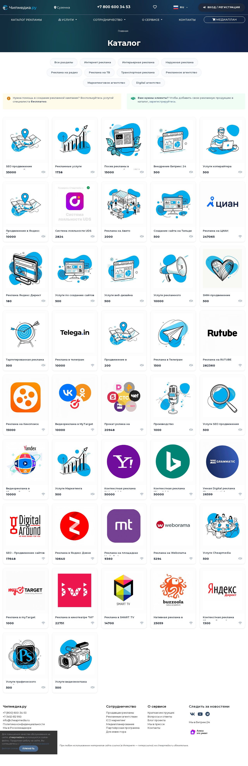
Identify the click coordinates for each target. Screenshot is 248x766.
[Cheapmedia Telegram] (207, 715)
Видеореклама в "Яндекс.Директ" (18, 490)
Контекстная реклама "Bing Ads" (169, 490)
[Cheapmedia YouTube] (200, 715)
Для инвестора (116, 731)
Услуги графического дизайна (21, 683)
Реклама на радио (64, 72)
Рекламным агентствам (121, 716)
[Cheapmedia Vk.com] (193, 715)
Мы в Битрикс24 (199, 722)
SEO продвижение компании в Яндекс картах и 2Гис (25, 168)
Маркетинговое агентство (106, 82)
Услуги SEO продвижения (221, 423)
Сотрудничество (121, 706)
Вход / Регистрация (224, 7)
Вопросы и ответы (160, 716)
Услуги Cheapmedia (217, 552)
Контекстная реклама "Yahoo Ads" (120, 490)
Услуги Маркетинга (68, 488)
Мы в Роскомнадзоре (17, 727)
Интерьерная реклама (138, 62)
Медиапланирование (120, 724)
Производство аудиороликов (164, 425)
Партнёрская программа (123, 727)
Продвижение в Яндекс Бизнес (23, 232)
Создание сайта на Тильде (173, 230)
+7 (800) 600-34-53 (15, 712)
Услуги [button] (68, 20)
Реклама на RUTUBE (217, 359)
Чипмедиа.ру (15, 706)
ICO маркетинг (116, 720)
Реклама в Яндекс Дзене (73, 552)
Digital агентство (148, 82)
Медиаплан (226, 19)
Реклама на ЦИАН (215, 230)
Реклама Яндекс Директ (23, 295)
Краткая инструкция (161, 712)
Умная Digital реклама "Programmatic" (219, 490)
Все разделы (63, 62)
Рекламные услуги (68, 166)
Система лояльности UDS (73, 230)
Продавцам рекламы (120, 712)
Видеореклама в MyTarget (74, 423)
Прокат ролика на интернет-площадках (119, 425)
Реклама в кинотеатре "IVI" (74, 617)
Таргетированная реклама (25, 359)
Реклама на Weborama (170, 552)
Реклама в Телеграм (168, 359)
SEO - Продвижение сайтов (25, 552)
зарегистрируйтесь (162, 101)
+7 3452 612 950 (12, 716)
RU (182, 7)
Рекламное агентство (181, 72)
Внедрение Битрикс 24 (170, 166)
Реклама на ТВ (99, 72)
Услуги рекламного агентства (167, 297)
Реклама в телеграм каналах (69, 361)
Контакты (187, 20)
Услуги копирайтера (217, 166)
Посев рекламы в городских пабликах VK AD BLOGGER (123, 168)
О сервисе (157, 706)
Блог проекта (156, 720)
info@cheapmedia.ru (16, 720)
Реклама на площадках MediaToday (121, 554)
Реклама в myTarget (20, 617)
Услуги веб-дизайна (118, 295)
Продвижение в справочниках (115, 361)
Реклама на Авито (117, 230)
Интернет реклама (97, 62)
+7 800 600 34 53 (113, 7)
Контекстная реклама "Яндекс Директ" (218, 619)
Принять (28, 748)
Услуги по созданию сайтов (74, 295)
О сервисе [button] (151, 20)
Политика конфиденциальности (24, 724)
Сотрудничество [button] (108, 20)
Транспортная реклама (138, 72)
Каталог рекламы (26, 20)
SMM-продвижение (216, 295)
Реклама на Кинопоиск (22, 423)
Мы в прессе (156, 724)
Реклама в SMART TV (119, 617)
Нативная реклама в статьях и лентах (168, 619)
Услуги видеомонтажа (71, 681)
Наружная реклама (180, 62)
